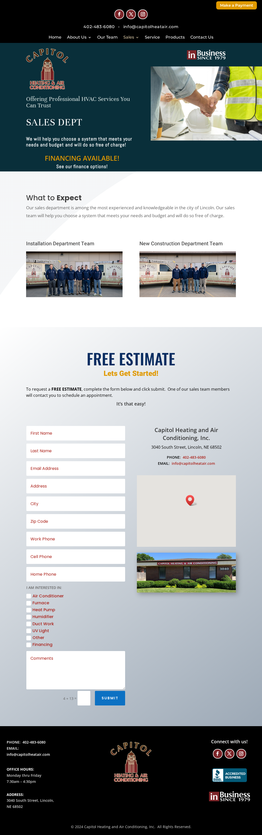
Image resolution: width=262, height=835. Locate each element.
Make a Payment (236, 5)
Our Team (107, 38)
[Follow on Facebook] (119, 14)
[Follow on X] (131, 14)
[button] (192, 500)
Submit (110, 698)
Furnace (40, 603)
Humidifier (42, 617)
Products (175, 38)
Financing (42, 644)
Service (152, 38)
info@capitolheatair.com (193, 463)
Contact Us (201, 38)
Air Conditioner (48, 596)
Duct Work (43, 624)
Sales (128, 38)
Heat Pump (43, 610)
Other (38, 638)
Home (55, 38)
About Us (76, 38)
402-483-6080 (194, 457)
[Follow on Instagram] (143, 14)
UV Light (40, 631)
